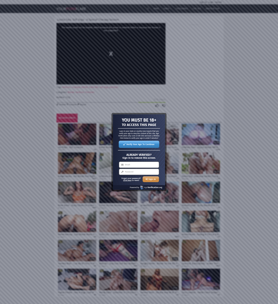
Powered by (134, 187)
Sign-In (152, 179)
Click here (127, 180)
